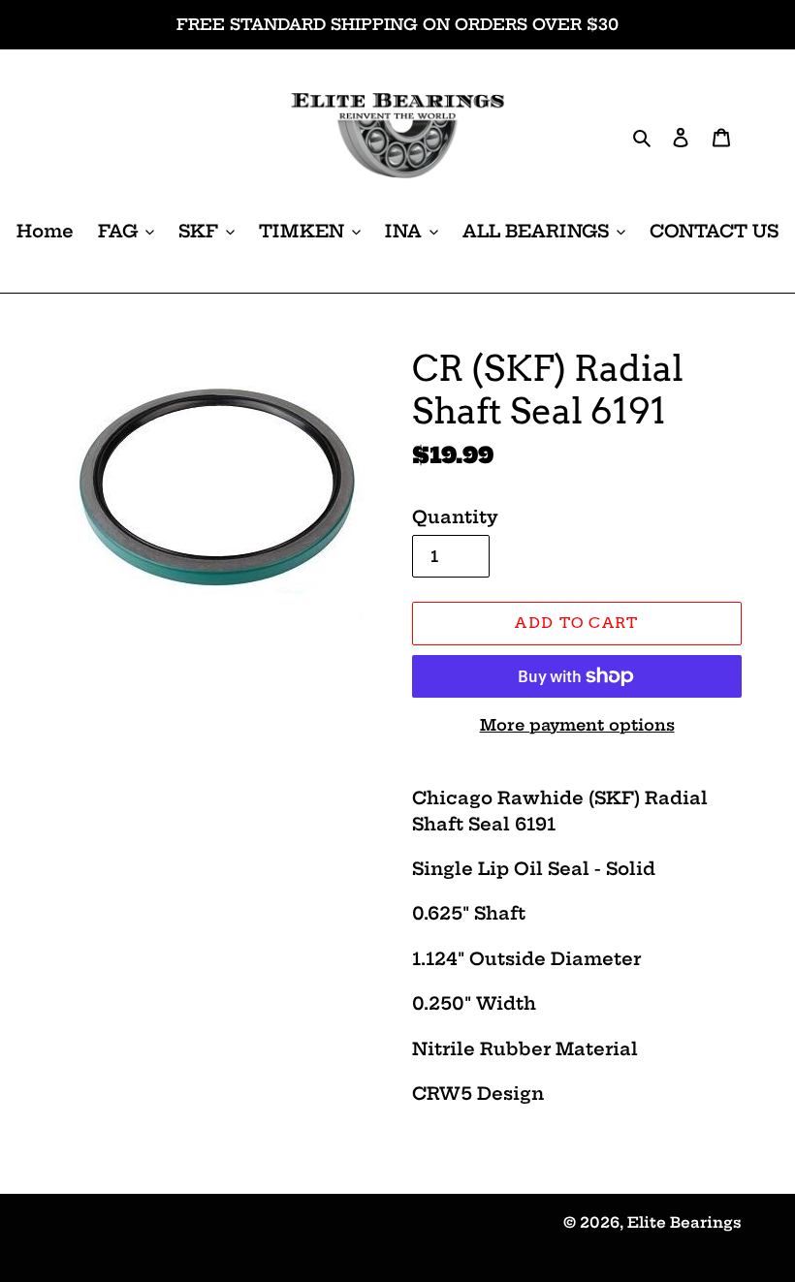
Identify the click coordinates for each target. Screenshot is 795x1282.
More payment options (577, 725)
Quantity (455, 517)
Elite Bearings (684, 1222)
